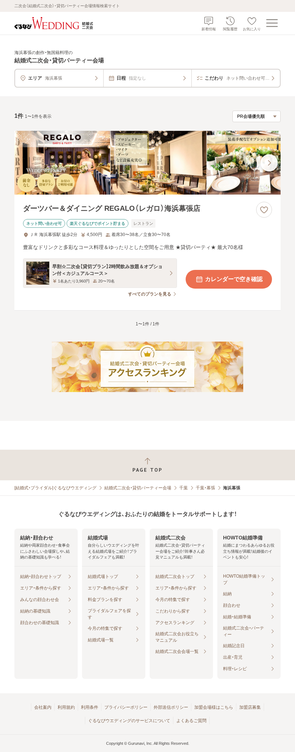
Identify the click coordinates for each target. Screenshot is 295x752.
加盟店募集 (250, 707)
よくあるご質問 (191, 720)
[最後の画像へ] (269, 163)
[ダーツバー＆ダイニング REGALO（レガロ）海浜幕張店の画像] (147, 163)
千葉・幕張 (205, 487)
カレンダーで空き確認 (234, 279)
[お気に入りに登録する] (264, 210)
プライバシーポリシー (126, 707)
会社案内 (42, 707)
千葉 (183, 487)
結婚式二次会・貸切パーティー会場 (137, 487)
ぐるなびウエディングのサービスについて (129, 720)
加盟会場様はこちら (213, 707)
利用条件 (89, 707)
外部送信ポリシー (171, 707)
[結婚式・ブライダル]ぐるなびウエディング (55, 487)
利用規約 (66, 707)
